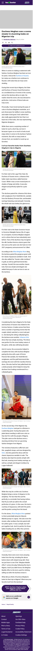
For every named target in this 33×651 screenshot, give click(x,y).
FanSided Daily (20, 622)
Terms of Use (5, 629)
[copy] (12, 42)
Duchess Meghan (7, 428)
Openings (18, 616)
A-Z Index (4, 635)
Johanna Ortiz (24, 337)
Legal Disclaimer (7, 632)
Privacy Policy (20, 625)
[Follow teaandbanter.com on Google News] (28, 597)
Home (3, 604)
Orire (3, 453)
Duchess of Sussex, (22, 76)
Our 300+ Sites (20, 619)
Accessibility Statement (23, 632)
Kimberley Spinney (9, 39)
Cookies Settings (21, 635)
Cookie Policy (19, 629)
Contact (4, 619)
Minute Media (10, 639)
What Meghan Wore (19, 251)
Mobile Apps (5, 622)
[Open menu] (3, 3)
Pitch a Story (5, 625)
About (3, 616)
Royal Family (10, 604)
